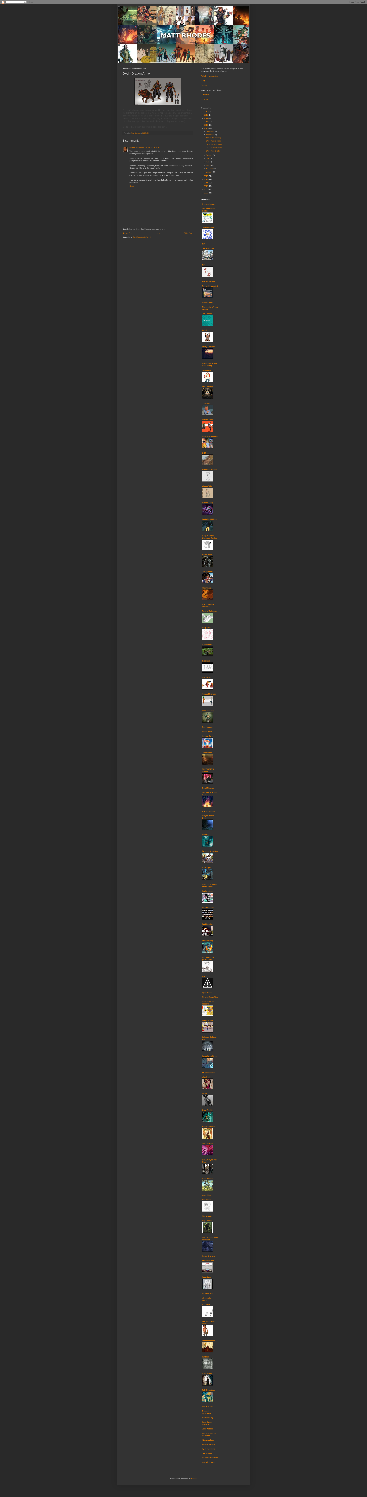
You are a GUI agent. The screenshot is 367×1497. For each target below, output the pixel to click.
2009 (206, 190)
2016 (206, 122)
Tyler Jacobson (208, 1449)
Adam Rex (206, 1195)
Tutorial (204, 85)
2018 (206, 115)
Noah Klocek (207, 1179)
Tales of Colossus (209, 611)
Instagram (204, 99)
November (210, 135)
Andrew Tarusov (208, 736)
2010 (206, 186)
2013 (206, 176)
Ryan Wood (206, 993)
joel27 (204, 1094)
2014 (206, 128)
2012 (206, 180)
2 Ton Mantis (207, 1374)
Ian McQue (206, 868)
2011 (206, 183)
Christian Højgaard (209, 436)
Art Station (205, 94)
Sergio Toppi (207, 1453)
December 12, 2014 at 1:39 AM (148, 148)
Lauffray (205, 835)
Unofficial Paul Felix (210, 1458)
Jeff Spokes (207, 314)
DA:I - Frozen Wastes (214, 148)
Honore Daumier (209, 1444)
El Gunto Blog (207, 941)
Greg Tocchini (207, 1110)
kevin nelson (207, 891)
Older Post (188, 233)
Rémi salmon (207, 727)
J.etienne (206, 403)
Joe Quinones (207, 571)
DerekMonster (208, 788)
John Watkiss (207, 1429)
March (208, 165)
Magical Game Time (210, 997)
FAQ (203, 80)
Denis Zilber (207, 732)
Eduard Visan (207, 420)
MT (203, 265)
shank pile (206, 1077)
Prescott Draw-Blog (210, 851)
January (209, 172)
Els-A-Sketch (207, 387)
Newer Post (127, 233)
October (209, 155)
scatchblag (206, 370)
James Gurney (208, 227)
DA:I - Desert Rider (213, 151)
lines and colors (208, 204)
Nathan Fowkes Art (210, 286)
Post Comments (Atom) (142, 237)
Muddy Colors (207, 303)
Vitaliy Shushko (208, 347)
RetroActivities (208, 908)
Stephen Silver (208, 1261)
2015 (206, 125)
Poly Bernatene (208, 1390)
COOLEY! (206, 976)
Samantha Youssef (209, 470)
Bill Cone (205, 453)
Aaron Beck (207, 555)
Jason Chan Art (208, 1256)
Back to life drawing (213, 138)
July (208, 159)
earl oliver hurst (208, 1462)
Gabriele (205, 330)
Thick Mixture (207, 1143)
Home (158, 233)
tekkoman (206, 661)
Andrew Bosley (208, 1127)
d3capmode (207, 644)
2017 (206, 118)
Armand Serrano (209, 694)
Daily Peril (206, 628)
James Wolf (207, 753)
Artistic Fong (207, 503)
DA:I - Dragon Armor (213, 141)
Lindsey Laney (208, 711)
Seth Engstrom (208, 248)
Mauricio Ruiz (207, 1294)
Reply (131, 186)
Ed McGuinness (208, 1073)
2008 (206, 193)
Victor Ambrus (208, 1440)
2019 (206, 112)
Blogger (194, 1479)
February (209, 169)
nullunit (132, 148)
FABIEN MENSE (208, 282)
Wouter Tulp (207, 486)
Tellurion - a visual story (209, 76)
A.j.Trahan (206, 1305)
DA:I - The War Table (214, 144)
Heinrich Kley (207, 1418)
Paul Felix (206, 1357)
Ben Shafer (206, 1200)
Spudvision (206, 1277)
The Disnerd (207, 1216)
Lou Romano (207, 1407)
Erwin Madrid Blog (209, 519)
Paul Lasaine (207, 924)
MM (203, 244)
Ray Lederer (207, 1221)
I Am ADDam (207, 1021)
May (208, 162)
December (210, 131)
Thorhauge (206, 588)
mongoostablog (208, 1340)
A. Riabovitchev (208, 811)
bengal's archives (209, 1056)
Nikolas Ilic (206, 678)
